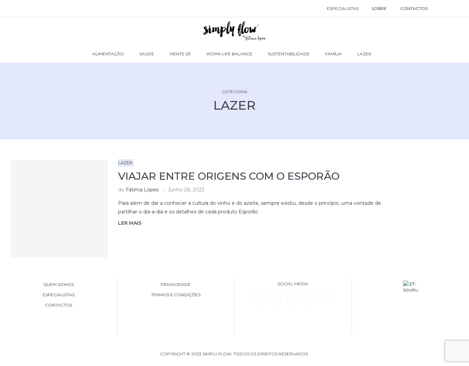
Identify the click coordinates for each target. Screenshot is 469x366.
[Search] (441, 8)
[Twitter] (327, 298)
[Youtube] (310, 298)
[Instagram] (293, 298)
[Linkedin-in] (258, 298)
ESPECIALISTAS (343, 8)
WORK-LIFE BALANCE (229, 53)
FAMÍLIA (333, 53)
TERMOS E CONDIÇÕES (176, 295)
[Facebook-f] (276, 298)
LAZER (364, 53)
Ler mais (129, 223)
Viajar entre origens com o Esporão (229, 176)
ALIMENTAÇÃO (108, 53)
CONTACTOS (413, 8)
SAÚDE (146, 53)
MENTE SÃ (180, 53)
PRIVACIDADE (176, 284)
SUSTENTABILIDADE (289, 53)
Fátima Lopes (142, 190)
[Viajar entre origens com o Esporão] (59, 209)
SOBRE (379, 8)
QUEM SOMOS (58, 284)
